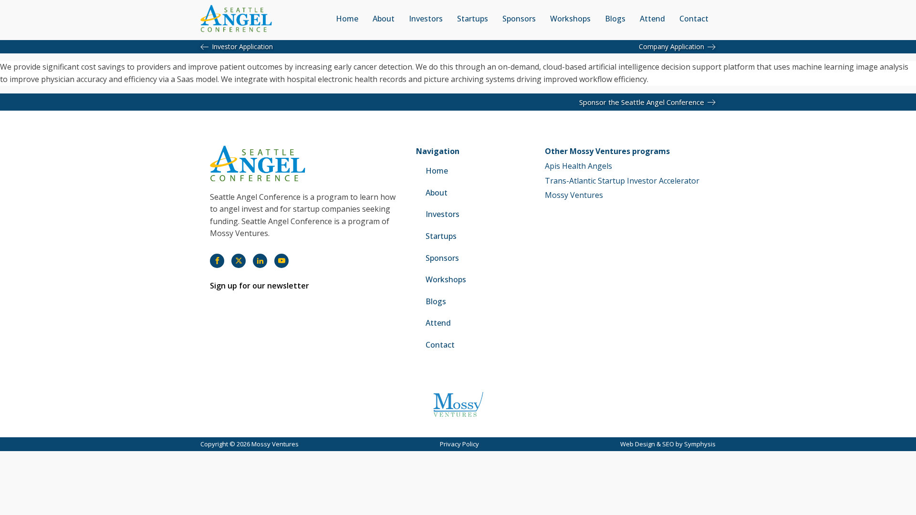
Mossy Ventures (574, 195)
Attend (652, 18)
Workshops (570, 18)
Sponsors (519, 18)
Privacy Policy (459, 444)
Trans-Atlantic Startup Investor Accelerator (622, 180)
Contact (693, 18)
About (384, 18)
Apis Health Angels (578, 166)
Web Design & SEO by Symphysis (668, 444)
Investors (426, 18)
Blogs (615, 18)
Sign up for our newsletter (259, 285)
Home (347, 18)
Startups (472, 18)
